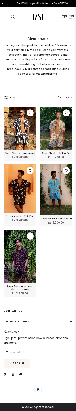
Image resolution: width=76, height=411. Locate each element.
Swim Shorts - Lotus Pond (56, 218)
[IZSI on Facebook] (6, 374)
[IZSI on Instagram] (13, 374)
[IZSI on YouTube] (21, 374)
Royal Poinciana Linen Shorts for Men (20, 288)
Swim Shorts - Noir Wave (20, 153)
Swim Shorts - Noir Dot (20, 216)
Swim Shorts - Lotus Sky (56, 153)
